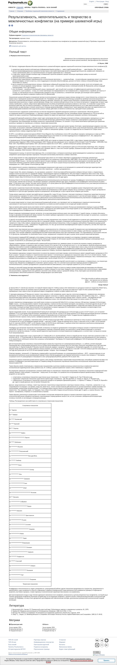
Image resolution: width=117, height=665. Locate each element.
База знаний (52, 7)
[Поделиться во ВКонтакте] (9, 26)
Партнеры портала (40, 640)
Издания (19, 7)
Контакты (62, 644)
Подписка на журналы (41, 647)
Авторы (27, 7)
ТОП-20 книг (12, 642)
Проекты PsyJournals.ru (15, 647)
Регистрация (100, 1)
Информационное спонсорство (44, 642)
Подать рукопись (39, 7)
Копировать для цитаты (18, 46)
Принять (106, 660)
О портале (62, 640)
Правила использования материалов (17, 654)
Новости (11, 7)
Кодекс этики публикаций (67, 649)
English (91, 1)
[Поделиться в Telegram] (12, 26)
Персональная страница (41, 649)
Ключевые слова (102, 7)
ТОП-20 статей (13, 640)
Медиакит (62, 642)
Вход (107, 1)
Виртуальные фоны (65, 647)
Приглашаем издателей (41, 644)
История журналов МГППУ (17, 649)
